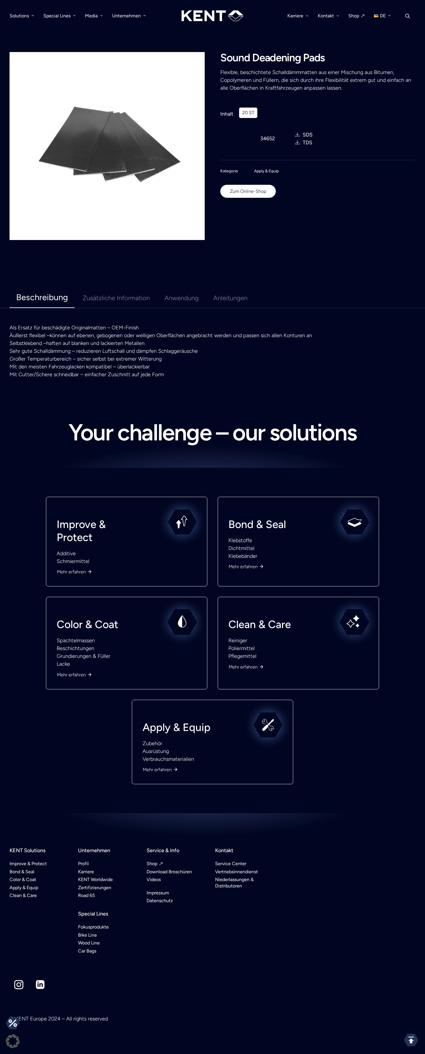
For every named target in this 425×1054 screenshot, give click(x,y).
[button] (12, 1041)
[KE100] (212, 514)
